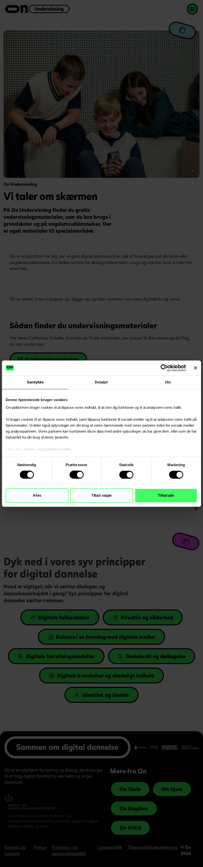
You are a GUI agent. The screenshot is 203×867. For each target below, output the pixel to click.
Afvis (37, 495)
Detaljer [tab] (101, 382)
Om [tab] (168, 382)
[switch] (77, 475)
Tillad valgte (101, 495)
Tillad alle (166, 495)
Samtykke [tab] (35, 382)
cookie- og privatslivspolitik (48, 449)
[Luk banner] (195, 368)
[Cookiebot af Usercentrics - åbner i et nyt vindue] (164, 368)
